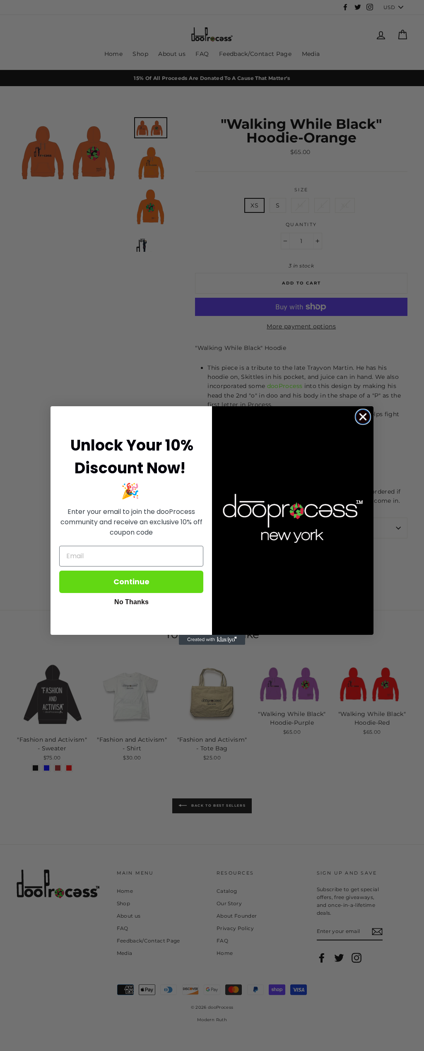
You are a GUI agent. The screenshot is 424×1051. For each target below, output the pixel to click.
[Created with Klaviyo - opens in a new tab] (212, 640)
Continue (131, 581)
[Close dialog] (363, 417)
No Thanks (131, 601)
